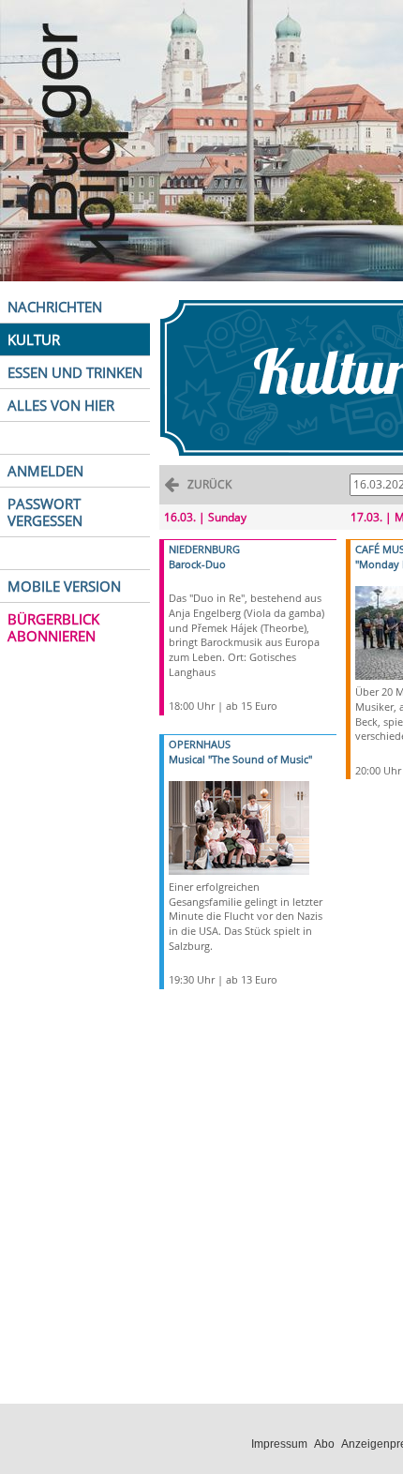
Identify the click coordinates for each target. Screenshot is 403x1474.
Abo (324, 1444)
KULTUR (33, 339)
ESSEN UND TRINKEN (74, 372)
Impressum (279, 1444)
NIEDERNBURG (204, 549)
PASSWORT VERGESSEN (44, 512)
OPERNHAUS (200, 744)
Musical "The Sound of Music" (240, 759)
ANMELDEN (45, 470)
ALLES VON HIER (60, 405)
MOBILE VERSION (64, 586)
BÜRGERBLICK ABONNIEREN (53, 627)
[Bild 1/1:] (239, 827)
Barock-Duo (197, 564)
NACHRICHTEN (54, 306)
